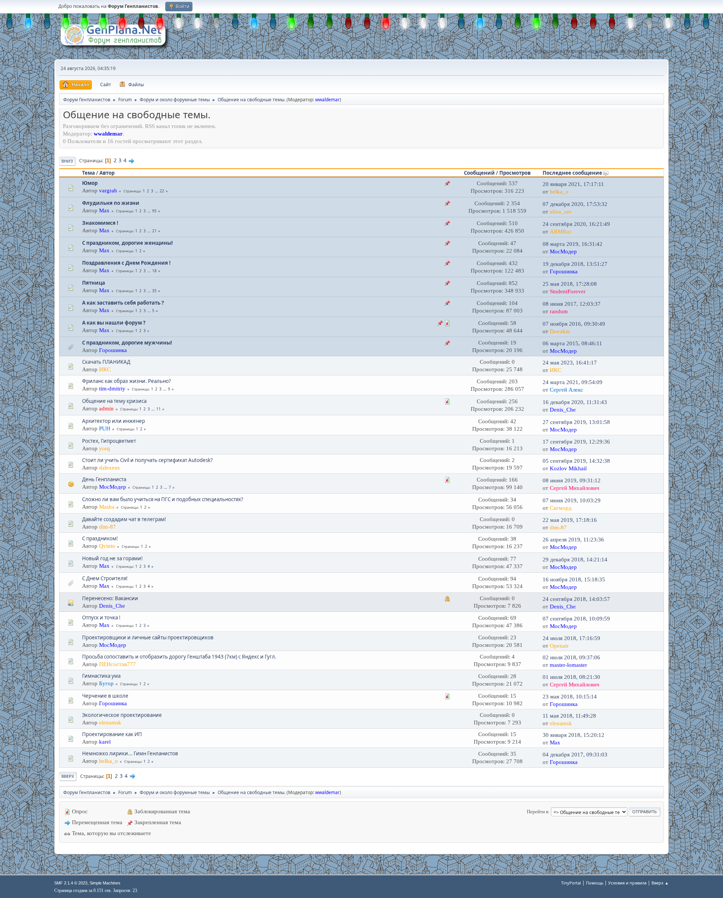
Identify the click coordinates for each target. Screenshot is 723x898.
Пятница (93, 282)
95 (154, 210)
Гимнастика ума (101, 675)
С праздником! (100, 538)
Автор (106, 172)
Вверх (67, 776)
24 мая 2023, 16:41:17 (570, 363)
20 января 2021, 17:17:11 (573, 184)
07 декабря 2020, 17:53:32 (575, 204)
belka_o (559, 192)
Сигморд (561, 508)
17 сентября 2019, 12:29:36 (576, 442)
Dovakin (560, 331)
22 (162, 191)
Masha (106, 507)
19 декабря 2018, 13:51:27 (575, 264)
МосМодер (563, 252)
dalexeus (109, 468)
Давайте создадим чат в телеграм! (124, 519)
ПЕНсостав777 (117, 664)
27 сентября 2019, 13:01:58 (576, 422)
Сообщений (479, 172)
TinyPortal (571, 883)
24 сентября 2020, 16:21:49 (576, 224)
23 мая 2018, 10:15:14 (570, 697)
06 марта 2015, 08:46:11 (572, 343)
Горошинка (564, 271)
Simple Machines (105, 883)
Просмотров (515, 172)
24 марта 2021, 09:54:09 (572, 382)
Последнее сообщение (572, 172)
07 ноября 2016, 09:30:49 (574, 324)
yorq (104, 448)
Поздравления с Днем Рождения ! (126, 262)
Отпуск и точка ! (101, 617)
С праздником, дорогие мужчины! (127, 342)
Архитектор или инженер (113, 421)
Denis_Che (563, 410)
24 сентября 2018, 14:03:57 (576, 599)
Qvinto (107, 546)
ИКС (105, 369)
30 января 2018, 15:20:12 (573, 735)
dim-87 (107, 527)
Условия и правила (627, 883)
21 (154, 230)
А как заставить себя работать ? (123, 302)
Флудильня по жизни (110, 203)
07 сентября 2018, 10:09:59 (576, 619)
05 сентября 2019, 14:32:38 (576, 461)
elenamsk (110, 723)
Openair (559, 646)
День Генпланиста (104, 479)
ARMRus (561, 232)
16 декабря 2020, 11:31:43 (575, 402)
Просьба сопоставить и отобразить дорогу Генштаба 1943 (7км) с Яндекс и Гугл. (179, 656)
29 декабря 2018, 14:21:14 (575, 559)
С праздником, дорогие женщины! (127, 242)
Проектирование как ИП (112, 734)
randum (559, 311)
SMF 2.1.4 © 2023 (70, 883)
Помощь (594, 883)
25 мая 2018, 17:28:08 (570, 284)
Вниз (67, 161)
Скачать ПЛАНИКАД (106, 361)
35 (154, 290)
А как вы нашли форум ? (113, 322)
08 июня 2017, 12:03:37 (572, 304)
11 (158, 409)
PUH (104, 428)
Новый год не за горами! (112, 558)
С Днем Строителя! (105, 578)
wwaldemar (327, 99)
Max (104, 210)
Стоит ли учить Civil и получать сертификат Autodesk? (147, 460)
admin (106, 409)
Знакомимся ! (100, 223)
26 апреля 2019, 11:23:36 (573, 540)
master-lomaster (568, 665)
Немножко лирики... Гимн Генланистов (130, 753)
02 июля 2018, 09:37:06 (571, 657)
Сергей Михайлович (574, 488)
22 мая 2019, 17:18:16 (570, 520)
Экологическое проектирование (122, 715)
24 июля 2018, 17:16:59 (571, 638)
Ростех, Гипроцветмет (109, 441)
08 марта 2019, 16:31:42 (572, 244)
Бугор (106, 683)
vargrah (108, 191)
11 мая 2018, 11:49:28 (569, 716)
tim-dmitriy (112, 389)
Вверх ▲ (660, 883)
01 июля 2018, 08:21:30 (571, 677)
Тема (88, 172)
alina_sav (561, 212)
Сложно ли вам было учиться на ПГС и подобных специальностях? (162, 499)
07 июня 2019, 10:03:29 (572, 500)
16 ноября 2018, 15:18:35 (574, 579)
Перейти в (537, 811)
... (157, 191)
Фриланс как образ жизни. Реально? (126, 381)
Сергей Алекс (566, 390)
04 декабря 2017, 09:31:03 (575, 755)
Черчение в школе (105, 695)
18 (154, 270)
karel (105, 742)
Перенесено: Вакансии (110, 598)
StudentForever (568, 291)
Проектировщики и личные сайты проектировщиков (148, 637)
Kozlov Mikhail (568, 468)
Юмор (90, 183)
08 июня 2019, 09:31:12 (572, 480)
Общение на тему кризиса (114, 401)
